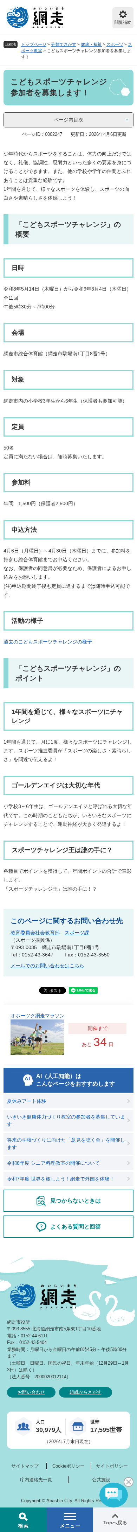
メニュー (70, 1519)
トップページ (33, 44)
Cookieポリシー (68, 1466)
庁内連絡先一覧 (36, 1479)
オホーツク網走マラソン (38, 1015)
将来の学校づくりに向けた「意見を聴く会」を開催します (66, 1143)
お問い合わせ (31, 1392)
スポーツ (114, 44)
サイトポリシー (112, 1466)
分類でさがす (63, 44)
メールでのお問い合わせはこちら (47, 965)
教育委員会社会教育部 (35, 932)
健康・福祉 (91, 44)
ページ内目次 (68, 120)
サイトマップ (25, 1466)
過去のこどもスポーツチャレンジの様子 (48, 642)
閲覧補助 (123, 22)
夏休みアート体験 (26, 1101)
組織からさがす (86, 1392)
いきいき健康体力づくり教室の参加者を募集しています (66, 1120)
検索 (23, 1519)
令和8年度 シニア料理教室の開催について (53, 1163)
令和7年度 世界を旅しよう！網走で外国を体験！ (61, 1179)
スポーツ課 (77, 932)
